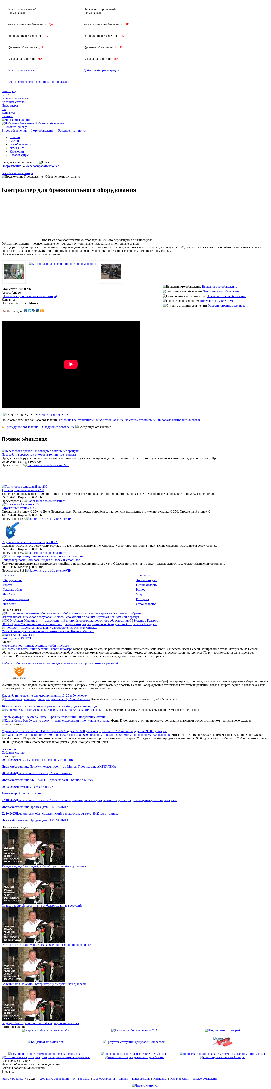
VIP (66, 465)
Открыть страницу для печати (228, 305)
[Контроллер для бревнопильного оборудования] (14, 280)
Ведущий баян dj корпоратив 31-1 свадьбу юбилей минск (40, 1023)
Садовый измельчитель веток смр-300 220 (30, 542)
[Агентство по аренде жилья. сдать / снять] (134, 1057)
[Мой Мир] (38, 310)
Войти (6, 94)
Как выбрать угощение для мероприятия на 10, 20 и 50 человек (44, 695)
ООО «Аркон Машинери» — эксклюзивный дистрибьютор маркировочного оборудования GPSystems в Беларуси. (79, 624)
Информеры (10, 105)
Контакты (8, 112)
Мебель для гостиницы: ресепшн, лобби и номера (35, 645)
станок (133, 419)
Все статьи (9, 749)
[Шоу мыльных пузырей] (222, 1030)
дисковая (194, 419)
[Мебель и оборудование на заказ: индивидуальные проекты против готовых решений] (16, 681)
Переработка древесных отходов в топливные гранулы (39, 454)
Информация (141, 1078)
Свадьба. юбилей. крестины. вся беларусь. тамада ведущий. (42, 905)
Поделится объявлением (216, 300)
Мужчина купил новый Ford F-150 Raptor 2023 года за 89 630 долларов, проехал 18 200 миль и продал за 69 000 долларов (84, 731)
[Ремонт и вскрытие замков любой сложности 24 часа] (45, 1053)
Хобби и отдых (146, 580)
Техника (8, 575)
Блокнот (7, 116)
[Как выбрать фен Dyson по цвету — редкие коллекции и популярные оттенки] (56, 720)
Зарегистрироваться (21, 70)
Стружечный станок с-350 (19, 508)
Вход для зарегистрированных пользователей (38, 81)
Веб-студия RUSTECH (17, 638)
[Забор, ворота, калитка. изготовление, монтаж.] (134, 1053)
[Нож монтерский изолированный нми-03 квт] (223, 1051)
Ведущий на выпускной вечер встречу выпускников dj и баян (44, 984)
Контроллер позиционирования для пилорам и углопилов (41, 560)
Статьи (14, 140)
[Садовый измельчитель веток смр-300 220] (11, 539)
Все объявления (20, 144)
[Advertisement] (21, 221)
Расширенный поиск (72, 130)
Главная (15, 137)
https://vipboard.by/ (14, 1078)
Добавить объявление (49, 123)
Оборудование (11, 166)
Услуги (141, 594)
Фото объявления (42, 130)
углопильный (148, 419)
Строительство (146, 604)
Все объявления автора (17, 173)
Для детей (9, 604)
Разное (140, 589)
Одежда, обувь (12, 589)
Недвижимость (146, 584)
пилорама (164, 419)
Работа (7, 584)
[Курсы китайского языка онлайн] (45, 1030)
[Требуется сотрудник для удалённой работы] (134, 1042)
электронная (107, 419)
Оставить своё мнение (52, 414)
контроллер (179, 419)
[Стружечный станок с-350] (21, 504)
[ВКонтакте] (25, 310)
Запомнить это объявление (221, 291)
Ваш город (9, 91)
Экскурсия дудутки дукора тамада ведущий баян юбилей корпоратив (48, 944)
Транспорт (143, 575)
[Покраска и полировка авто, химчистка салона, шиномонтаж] (223, 1053)
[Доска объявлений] (16, 119)
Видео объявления (14, 130)
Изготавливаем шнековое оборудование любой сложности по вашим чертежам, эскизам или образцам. (71, 617)
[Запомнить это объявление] (44, 465)
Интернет (142, 599)
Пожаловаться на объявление (226, 296)
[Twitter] (30, 310)
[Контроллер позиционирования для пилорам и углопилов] (42, 556)
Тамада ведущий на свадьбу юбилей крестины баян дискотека (44, 866)
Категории (17, 151)
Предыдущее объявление (21, 427)
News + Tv (17, 148)
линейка (122, 419)
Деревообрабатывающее (42, 166)
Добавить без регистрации (101, 70)
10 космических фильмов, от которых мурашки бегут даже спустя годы (50, 706)
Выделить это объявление (219, 286)
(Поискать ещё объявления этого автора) (29, 296)
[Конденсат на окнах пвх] (46, 1042)
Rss (4, 109)
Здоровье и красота (16, 599)
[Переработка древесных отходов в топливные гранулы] (40, 451)
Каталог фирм (19, 155)
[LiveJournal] (34, 310)
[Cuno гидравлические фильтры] (222, 1057)
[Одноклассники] (42, 310)
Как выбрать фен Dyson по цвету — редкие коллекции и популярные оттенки (54, 717)
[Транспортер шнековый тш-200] (24, 486)
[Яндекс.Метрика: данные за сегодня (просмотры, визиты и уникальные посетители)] (145, 1085)
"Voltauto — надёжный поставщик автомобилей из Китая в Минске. (48, 631)
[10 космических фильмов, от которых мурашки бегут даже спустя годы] (51, 709)
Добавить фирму (15, 127)
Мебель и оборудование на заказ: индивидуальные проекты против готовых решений (60, 663)
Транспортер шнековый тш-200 (23, 490)
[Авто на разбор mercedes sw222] (134, 1030)
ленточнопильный (86, 419)
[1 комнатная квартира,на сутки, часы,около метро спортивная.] (46, 1057)
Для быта (9, 594)
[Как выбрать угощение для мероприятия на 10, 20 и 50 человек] (46, 699)
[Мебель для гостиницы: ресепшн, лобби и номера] (37, 649)
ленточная (66, 419)
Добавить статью (13, 102)
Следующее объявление (58, 427)
